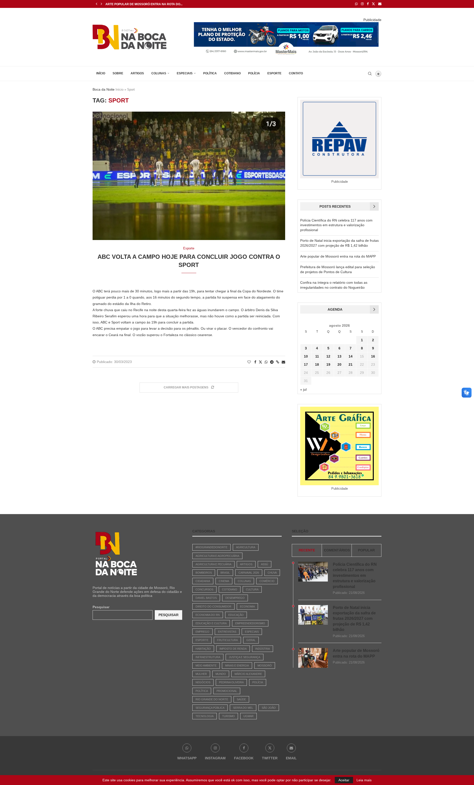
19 (328, 364)
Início (100, 73)
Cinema (224, 581)
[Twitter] (373, 4)
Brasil (225, 572)
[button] (97, 4)
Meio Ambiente (206, 665)
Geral (251, 640)
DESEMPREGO (235, 597)
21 (351, 364)
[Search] (369, 73)
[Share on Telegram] (272, 362)
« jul (303, 389)
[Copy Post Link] (277, 362)
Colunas (158, 73)
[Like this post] (249, 362)
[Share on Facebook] (255, 362)
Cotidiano (232, 73)
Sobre (118, 73)
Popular (366, 550)
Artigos (137, 73)
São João (269, 707)
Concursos (204, 589)
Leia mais (364, 780)
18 (317, 364)
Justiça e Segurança (244, 657)
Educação (236, 614)
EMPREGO (202, 631)
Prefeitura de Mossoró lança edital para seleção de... (152, 4)
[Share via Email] (283, 362)
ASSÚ (264, 564)
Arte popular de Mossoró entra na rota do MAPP (338, 256)
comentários (337, 550)
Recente (307, 550)
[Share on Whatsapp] (266, 362)
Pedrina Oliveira (231, 682)
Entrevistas (227, 631)
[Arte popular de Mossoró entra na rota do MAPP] (313, 658)
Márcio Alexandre (248, 673)
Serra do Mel (243, 707)
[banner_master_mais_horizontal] (286, 24)
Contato (296, 73)
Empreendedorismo (250, 623)
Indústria (262, 648)
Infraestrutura (208, 657)
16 (373, 356)
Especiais (185, 73)
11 (317, 356)
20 (339, 364)
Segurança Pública (210, 707)
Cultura (252, 589)
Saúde (241, 699)
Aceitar (343, 780)
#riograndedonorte (211, 547)
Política (210, 73)
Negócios (203, 682)
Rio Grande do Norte (212, 699)
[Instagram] (362, 4)
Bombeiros (204, 572)
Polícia (254, 73)
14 (351, 356)
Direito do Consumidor (213, 606)
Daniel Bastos (206, 597)
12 (328, 356)
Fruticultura (227, 640)
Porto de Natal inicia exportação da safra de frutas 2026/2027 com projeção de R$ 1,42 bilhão (354, 618)
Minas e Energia (237, 665)
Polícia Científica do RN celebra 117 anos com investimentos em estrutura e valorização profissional (336, 225)
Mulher (201, 673)
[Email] (379, 4)
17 (306, 364)
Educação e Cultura (211, 623)
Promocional (227, 690)
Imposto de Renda (233, 648)
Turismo (228, 716)
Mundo (221, 673)
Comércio (267, 581)
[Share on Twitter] (260, 362)
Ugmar (248, 716)
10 (306, 356)
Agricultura (245, 547)
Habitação (203, 648)
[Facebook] (368, 4)
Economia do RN (208, 614)
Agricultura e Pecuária (213, 564)
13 (339, 356)
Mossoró (264, 665)
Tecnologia (205, 716)
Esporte (274, 73)
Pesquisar (101, 607)
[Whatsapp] (356, 4)
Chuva (272, 572)
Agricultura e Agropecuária (217, 555)
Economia (247, 606)
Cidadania (203, 581)
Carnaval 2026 (248, 572)
